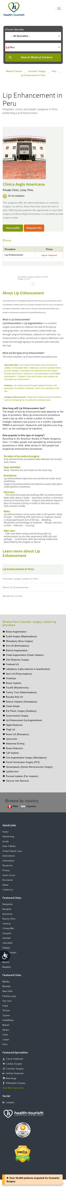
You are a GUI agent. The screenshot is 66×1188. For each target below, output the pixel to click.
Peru (54, 71)
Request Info (34, 228)
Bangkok (7, 909)
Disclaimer (8, 880)
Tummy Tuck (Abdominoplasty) (21, 692)
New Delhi (8, 991)
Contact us (8, 890)
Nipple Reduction (14, 725)
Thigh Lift (10, 729)
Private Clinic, (11, 190)
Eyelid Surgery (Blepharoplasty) (21, 636)
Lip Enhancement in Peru (33, 75)
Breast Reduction (14, 748)
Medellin (7, 967)
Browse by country (13, 596)
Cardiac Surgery (14, 1064)
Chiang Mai (8, 928)
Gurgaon (7, 933)
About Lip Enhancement (15, 587)
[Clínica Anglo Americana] (24, 153)
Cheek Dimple (13, 706)
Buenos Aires (9, 919)
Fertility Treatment (15, 1074)
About (6, 885)
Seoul (5, 1006)
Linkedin (10, 1103)
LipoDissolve (12, 771)
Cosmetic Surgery (37, 71)
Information (8, 861)
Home (5, 832)
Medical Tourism (14, 71)
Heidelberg (8, 1020)
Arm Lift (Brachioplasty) (17, 645)
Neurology (11, 1078)
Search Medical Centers (37, 57)
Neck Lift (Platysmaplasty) (19, 674)
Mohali (6, 1025)
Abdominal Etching (15, 743)
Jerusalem (8, 943)
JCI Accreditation (16, 196)
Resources (8, 866)
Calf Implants (12, 753)
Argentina (31, 806)
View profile (13, 228)
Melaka (6, 982)
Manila (6, 962)
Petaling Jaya (9, 996)
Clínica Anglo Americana (24, 184)
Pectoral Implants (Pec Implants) (22, 776)
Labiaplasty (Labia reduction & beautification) (28, 669)
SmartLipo (11, 678)
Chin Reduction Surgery (17, 659)
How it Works (9, 846)
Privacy (6, 870)
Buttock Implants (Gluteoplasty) (21, 701)
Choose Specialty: (14, 29)
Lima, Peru (26, 190)
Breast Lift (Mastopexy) (17, 734)
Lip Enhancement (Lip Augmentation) (24, 720)
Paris (5, 1044)
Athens (6, 1030)
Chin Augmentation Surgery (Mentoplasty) (26, 757)
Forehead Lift (12, 664)
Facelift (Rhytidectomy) (17, 687)
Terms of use (9, 875)
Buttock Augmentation (17, 650)
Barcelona (8, 914)
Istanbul (7, 938)
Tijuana (6, 1016)
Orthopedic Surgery (15, 1083)
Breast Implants (13, 683)
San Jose (7, 1001)
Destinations (9, 856)
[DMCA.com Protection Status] (22, 1154)
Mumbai (7, 986)
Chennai (7, 924)
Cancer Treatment (14, 1059)
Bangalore (8, 904)
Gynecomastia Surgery (17, 715)
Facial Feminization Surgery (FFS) (23, 762)
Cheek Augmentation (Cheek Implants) (25, 655)
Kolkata (6, 948)
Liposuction (11, 739)
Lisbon (6, 1040)
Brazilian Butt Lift (14, 697)
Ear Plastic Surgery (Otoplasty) (21, 711)
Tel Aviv (6, 1011)
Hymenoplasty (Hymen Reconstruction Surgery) (29, 767)
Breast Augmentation (16, 631)
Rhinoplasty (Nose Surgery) (19, 641)
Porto (5, 1035)
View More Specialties (13, 1088)
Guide (6, 842)
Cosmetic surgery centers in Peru (20, 578)
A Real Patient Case (12, 851)
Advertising (8, 837)
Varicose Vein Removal (17, 781)
